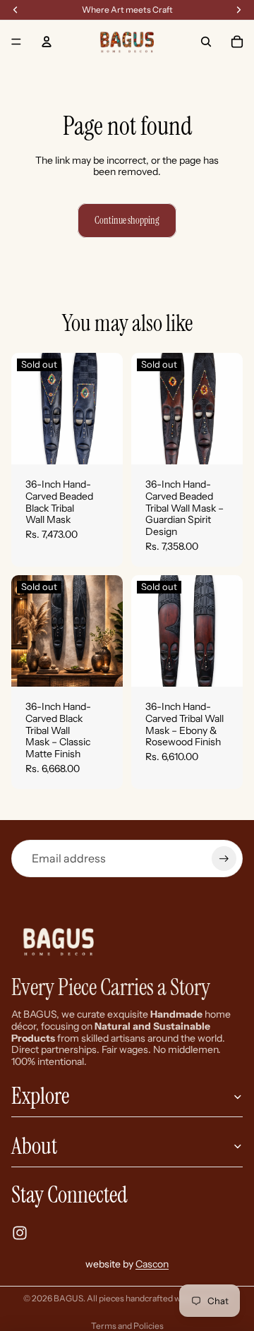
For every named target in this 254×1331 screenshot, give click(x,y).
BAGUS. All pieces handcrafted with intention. (142, 1298)
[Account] (46, 41)
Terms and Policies (127, 1325)
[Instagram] (19, 1232)
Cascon (152, 1264)
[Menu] (16, 41)
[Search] (206, 41)
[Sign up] (224, 858)
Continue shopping (127, 220)
